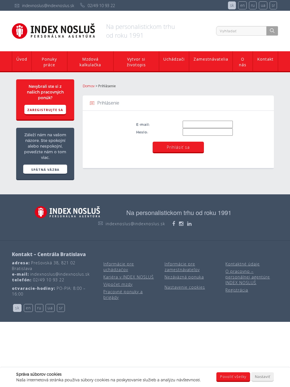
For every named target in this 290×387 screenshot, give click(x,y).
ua (263, 5)
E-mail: (143, 124)
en (242, 5)
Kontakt (265, 59)
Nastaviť (262, 376)
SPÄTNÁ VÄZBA (45, 169)
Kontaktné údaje (242, 264)
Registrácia (236, 290)
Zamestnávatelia (210, 59)
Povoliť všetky (233, 376)
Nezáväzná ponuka (184, 277)
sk (232, 5)
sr (273, 5)
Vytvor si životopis (136, 61)
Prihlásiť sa (178, 147)
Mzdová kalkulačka (90, 61)
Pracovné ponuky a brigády (123, 294)
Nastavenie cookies (185, 287)
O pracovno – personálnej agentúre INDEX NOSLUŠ (247, 277)
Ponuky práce (49, 61)
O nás (242, 61)
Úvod (21, 59)
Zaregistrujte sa (45, 110)
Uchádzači (174, 59)
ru (253, 5)
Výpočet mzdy (118, 284)
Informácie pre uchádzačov (118, 266)
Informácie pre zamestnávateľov (182, 266)
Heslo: (142, 132)
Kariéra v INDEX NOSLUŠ (128, 277)
